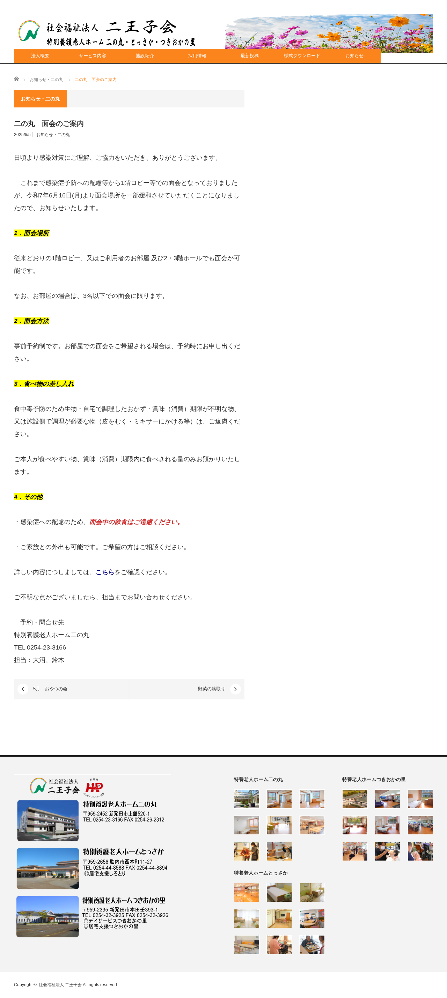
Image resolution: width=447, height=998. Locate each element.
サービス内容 (92, 55)
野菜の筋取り (211, 688)
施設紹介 (145, 55)
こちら (105, 572)
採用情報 (197, 55)
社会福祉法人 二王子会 (60, 984)
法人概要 (40, 55)
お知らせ (354, 55)
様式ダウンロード (302, 55)
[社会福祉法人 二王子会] (107, 33)
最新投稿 (250, 55)
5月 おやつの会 (50, 688)
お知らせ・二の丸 (53, 134)
